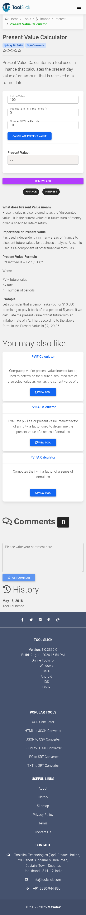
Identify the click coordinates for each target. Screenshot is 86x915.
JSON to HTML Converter (43, 748)
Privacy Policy (43, 815)
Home (13, 19)
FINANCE (31, 191)
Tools (27, 19)
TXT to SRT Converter (43, 766)
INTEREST (51, 191)
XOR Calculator (43, 722)
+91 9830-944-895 (46, 888)
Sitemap (43, 806)
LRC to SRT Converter (43, 757)
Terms (43, 823)
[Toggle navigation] (79, 7)
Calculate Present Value (30, 136)
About (43, 788)
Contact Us (43, 832)
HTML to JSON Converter (43, 731)
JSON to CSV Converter (43, 739)
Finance (44, 19)
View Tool (44, 392)
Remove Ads (43, 181)
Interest (60, 19)
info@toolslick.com (46, 880)
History (43, 797)
